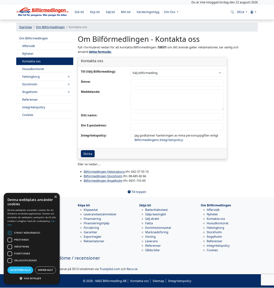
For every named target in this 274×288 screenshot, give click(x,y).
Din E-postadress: (94, 125)
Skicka (87, 154)
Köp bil (95, 12)
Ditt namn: (89, 115)
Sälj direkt (152, 219)
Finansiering (92, 219)
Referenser (30, 99)
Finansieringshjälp (96, 223)
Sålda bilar (152, 250)
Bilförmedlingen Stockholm (103, 176)
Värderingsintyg (148, 12)
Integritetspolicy (179, 281)
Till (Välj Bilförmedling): (98, 71)
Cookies (27, 115)
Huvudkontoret (33, 69)
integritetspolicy (33, 107)
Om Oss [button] (170, 12)
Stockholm (29, 84)
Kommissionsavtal (158, 228)
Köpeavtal (91, 210)
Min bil (125, 12)
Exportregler (93, 237)
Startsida (25, 27)
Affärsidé (28, 46)
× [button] (55, 197)
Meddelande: (90, 92)
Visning (150, 237)
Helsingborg (31, 77)
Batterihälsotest (156, 210)
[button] (253, 12)
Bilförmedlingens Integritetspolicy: (159, 140)
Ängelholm (29, 92)
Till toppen (138, 192)
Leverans (151, 241)
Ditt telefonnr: (79, 88)
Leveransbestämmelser (100, 214)
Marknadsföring (156, 232)
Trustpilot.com (110, 269)
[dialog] (32, 238)
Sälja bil (145, 205)
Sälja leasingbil (155, 214)
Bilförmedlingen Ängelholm (103, 181)
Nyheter (28, 54)
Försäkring (91, 228)
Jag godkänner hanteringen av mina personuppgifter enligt (176, 137)
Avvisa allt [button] (45, 270)
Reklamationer (94, 241)
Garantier (90, 232)
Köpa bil (84, 205)
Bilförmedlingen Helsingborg (104, 172)
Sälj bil (110, 12)
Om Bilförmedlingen (50, 27)
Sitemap (158, 281)
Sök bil (79, 12)
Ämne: (86, 82)
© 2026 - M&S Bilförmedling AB (104, 281)
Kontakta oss (31, 61)
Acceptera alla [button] (20, 270)
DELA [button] (241, 12)
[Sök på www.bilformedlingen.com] (232, 12)
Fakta (149, 223)
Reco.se (132, 269)
